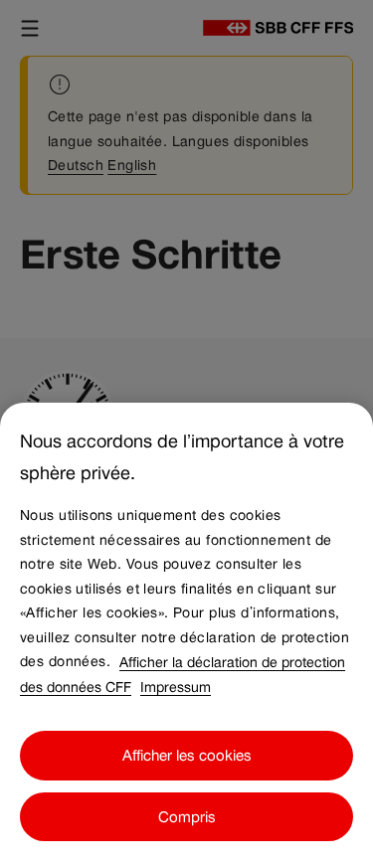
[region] (186, 634)
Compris (187, 816)
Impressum (175, 686)
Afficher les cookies (187, 755)
